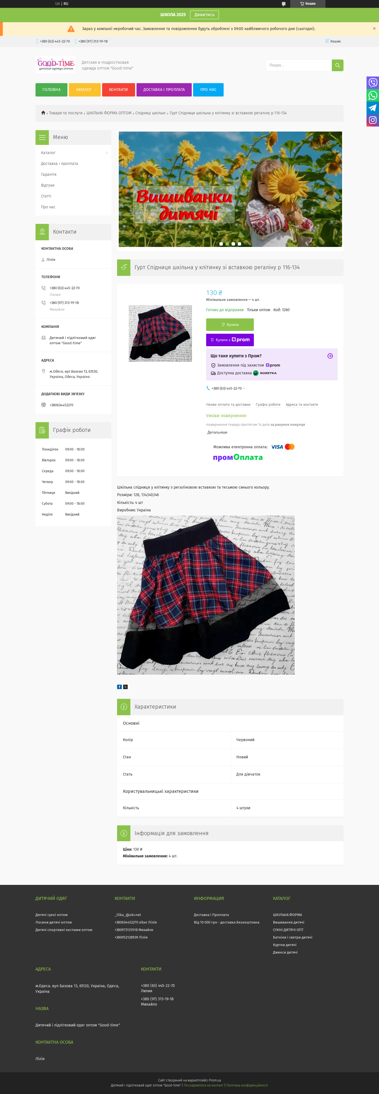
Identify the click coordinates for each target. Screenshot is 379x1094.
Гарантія (49, 175)
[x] (125, 688)
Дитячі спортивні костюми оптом (64, 930)
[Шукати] (337, 65)
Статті (46, 196)
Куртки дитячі (285, 945)
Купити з (223, 340)
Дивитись (204, 15)
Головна (51, 90)
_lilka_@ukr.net (128, 915)
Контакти (118, 90)
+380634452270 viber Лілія (136, 922)
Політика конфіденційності (247, 1085)
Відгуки (47, 185)
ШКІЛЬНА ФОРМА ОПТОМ (109, 113)
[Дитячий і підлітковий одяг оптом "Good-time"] (55, 72)
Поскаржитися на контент (203, 1085)
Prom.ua (215, 1080)
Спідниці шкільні (150, 113)
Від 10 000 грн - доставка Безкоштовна (226, 922)
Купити (233, 325)
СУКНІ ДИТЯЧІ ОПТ (288, 930)
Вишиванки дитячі (288, 922)
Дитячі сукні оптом (52, 915)
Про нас (208, 90)
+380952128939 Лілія (131, 937)
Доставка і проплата (164, 90)
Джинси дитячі (285, 952)
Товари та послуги (65, 113)
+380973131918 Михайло (134, 930)
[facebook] (119, 688)
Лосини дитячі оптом (54, 922)
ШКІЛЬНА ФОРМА (287, 915)
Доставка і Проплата (211, 915)
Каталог (84, 90)
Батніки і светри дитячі (292, 937)
